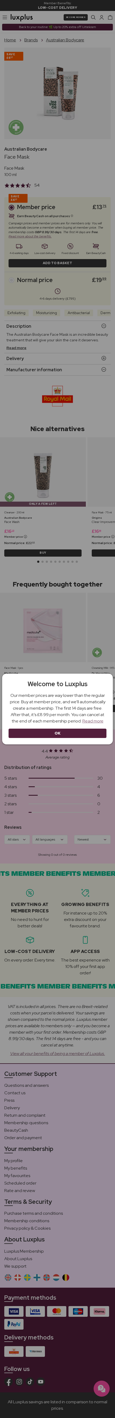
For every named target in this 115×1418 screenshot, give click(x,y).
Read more (92, 721)
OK (58, 733)
